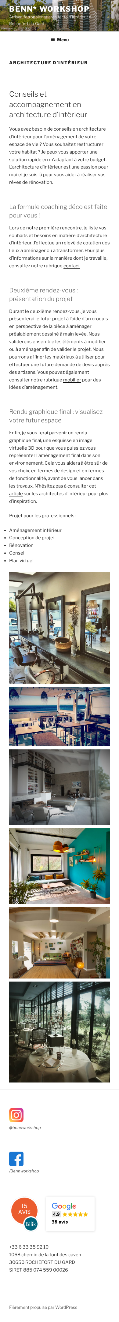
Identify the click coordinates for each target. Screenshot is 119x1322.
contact (71, 266)
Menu (63, 39)
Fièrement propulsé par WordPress (43, 1307)
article (16, 493)
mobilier (72, 380)
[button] (70, 1214)
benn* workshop (49, 9)
